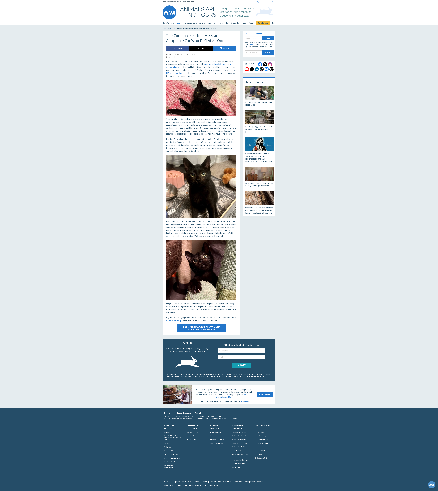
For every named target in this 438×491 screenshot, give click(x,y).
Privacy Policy (169, 485)
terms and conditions (231, 374)
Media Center (214, 428)
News (169, 28)
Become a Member (239, 432)
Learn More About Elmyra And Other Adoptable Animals (201, 328)
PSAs (211, 436)
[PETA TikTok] (262, 69)
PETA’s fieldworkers (174, 73)
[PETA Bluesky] (267, 69)
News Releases (215, 432)
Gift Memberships (238, 464)
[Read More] (219, 394)
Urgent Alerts (192, 428)
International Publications (169, 467)
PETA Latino (259, 462)
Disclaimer (237, 482)
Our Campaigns (193, 432)
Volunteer (168, 447)
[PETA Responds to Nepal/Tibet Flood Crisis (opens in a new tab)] (259, 97)
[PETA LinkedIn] (257, 69)
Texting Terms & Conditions (254, 482)
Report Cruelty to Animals (265, 2)
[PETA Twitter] (265, 64)
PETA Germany (260, 436)
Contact (204, 482)
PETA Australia (260, 451)
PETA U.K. (258, 428)
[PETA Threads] (271, 69)
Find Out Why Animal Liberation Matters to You (172, 438)
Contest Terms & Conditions (220, 482)
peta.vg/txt (252, 44)
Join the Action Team (195, 436)
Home (165, 28)
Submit (268, 38)
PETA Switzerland (261, 443)
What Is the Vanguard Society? (240, 455)
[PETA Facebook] (260, 64)
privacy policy (234, 376)
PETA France (259, 432)
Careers (167, 432)
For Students (192, 439)
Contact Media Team (217, 443)
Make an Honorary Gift (240, 443)
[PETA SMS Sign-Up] (252, 69)
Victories (167, 443)
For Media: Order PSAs (217, 439)
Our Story (168, 428)
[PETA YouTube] (247, 69)
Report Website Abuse (197, 485)
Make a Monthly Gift (239, 436)
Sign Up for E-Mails (171, 454)
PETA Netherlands (261, 439)
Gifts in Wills (236, 451)
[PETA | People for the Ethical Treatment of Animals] (169, 12)
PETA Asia (258, 454)
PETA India (258, 447)
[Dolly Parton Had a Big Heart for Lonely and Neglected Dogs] (259, 178)
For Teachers (192, 443)
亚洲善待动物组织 (260, 458)
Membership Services (240, 460)
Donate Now (237, 428)
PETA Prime (168, 451)
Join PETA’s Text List (172, 458)
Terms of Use (182, 485)
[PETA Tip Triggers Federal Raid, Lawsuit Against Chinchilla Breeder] (259, 122)
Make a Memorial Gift (240, 439)
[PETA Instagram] (270, 64)
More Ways (236, 467)
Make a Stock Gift (238, 447)
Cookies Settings (214, 485)
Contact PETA (169, 462)
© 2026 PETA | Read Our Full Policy (177, 482)
